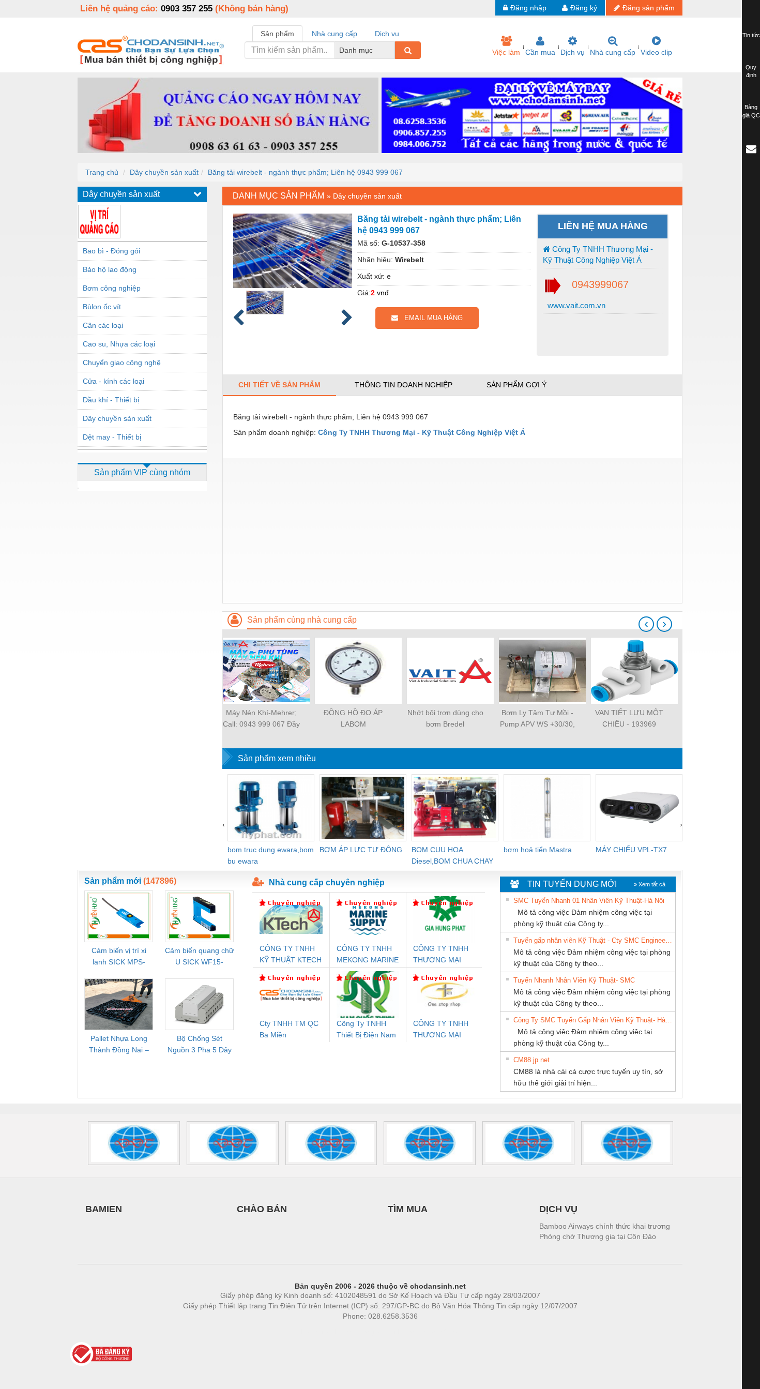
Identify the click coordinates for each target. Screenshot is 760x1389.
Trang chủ (101, 172)
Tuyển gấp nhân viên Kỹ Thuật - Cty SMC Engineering (593, 940)
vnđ (383, 293)
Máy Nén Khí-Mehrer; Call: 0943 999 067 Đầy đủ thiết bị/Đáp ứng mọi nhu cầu (261, 719)
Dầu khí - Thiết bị (111, 400)
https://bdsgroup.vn (366, 1331)
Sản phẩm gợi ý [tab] (516, 385)
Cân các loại (103, 325)
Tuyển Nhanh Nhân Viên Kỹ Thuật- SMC (574, 980)
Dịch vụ (572, 52)
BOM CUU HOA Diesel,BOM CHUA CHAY (452, 855)
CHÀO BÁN (262, 1209)
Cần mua (540, 52)
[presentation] (646, 624)
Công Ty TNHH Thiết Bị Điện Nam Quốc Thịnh (366, 1029)
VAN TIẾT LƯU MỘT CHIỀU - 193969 (629, 718)
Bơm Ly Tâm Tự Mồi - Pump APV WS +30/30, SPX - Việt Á (537, 719)
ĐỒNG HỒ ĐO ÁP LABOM (353, 718)
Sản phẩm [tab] (277, 33)
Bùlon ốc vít (102, 307)
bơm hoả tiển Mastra (538, 850)
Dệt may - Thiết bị (112, 437)
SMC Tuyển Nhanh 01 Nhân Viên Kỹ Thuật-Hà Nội (588, 900)
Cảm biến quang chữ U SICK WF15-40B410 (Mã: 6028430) (199, 957)
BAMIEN (103, 1209)
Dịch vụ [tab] (387, 33)
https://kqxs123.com (431, 1331)
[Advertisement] (452, 530)
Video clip (656, 52)
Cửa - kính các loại (113, 381)
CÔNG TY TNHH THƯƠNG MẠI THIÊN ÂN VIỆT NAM (440, 1029)
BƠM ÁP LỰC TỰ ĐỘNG (361, 850)
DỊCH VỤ (558, 1209)
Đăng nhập (528, 8)
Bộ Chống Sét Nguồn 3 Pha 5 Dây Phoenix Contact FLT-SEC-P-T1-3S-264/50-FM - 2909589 (200, 1044)
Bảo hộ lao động (109, 269)
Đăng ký (583, 8)
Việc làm (506, 52)
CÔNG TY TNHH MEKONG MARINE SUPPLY (368, 954)
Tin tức (751, 35)
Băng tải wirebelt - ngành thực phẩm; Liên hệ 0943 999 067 (305, 172)
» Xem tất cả (649, 884)
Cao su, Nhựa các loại (119, 344)
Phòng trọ (313, 1331)
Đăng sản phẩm (648, 8)
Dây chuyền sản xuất (164, 172)
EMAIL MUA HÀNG (430, 318)
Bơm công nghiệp (112, 288)
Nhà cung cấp (612, 52)
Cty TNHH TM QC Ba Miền (289, 1029)
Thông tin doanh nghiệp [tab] (403, 385)
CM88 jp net (531, 1060)
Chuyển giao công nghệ (122, 362)
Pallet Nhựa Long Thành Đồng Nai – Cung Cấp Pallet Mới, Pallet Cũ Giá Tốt (119, 1044)
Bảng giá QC (751, 111)
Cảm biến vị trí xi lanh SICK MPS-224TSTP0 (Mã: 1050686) (119, 957)
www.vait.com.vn (575, 305)
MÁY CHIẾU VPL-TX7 (631, 850)
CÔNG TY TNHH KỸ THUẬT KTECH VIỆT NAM (291, 954)
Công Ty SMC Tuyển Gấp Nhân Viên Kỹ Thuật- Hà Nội (593, 1020)
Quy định (751, 71)
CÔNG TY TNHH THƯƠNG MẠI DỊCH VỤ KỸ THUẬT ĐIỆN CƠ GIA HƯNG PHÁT (441, 954)
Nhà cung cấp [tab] (334, 33)
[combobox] (392, 50)
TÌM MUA (408, 1209)
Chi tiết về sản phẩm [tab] (279, 385)
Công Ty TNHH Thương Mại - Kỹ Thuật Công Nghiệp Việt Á (598, 254)
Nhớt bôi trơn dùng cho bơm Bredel (445, 718)
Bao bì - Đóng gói (111, 251)
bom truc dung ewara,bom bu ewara (270, 855)
